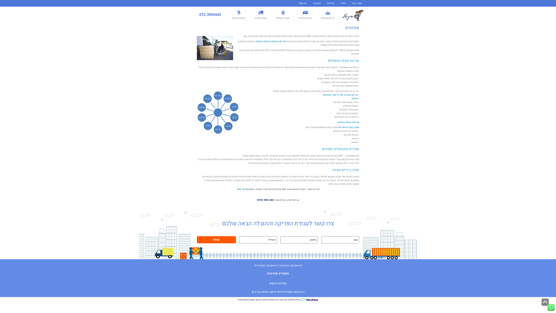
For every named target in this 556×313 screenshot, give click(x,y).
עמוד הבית (357, 3)
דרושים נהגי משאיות (291, 265)
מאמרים (317, 3)
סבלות (355, 98)
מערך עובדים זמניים (349, 127)
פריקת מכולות (278, 41)
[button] (210, 14)
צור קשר (241, 189)
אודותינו (330, 3)
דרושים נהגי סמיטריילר (266, 265)
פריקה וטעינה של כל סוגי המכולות (340, 95)
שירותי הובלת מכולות (348, 122)
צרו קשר (303, 3)
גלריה (343, 3)
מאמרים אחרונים (278, 273)
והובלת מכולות (263, 41)
